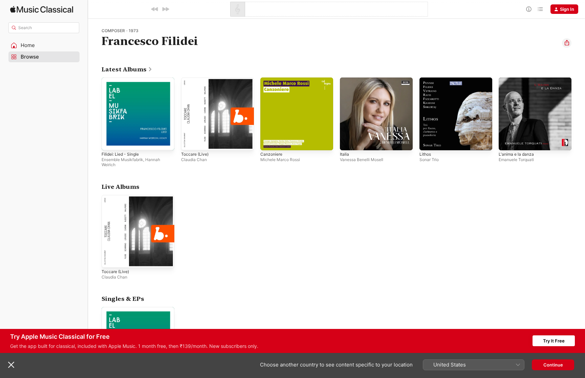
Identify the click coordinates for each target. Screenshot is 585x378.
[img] (41, 9)
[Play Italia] (348, 142)
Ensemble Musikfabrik (122, 159)
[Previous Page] (95, 114)
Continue (553, 365)
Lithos (425, 80)
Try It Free (554, 340)
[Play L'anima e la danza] (507, 142)
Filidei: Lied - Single (122, 80)
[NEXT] (165, 9)
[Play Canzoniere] (269, 142)
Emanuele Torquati (516, 159)
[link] (127, 69)
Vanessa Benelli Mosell (361, 159)
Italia (344, 80)
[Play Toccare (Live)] (190, 142)
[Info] (528, 9)
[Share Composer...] (566, 43)
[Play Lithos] (428, 142)
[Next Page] (578, 114)
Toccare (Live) (196, 80)
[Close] (11, 365)
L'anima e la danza (518, 80)
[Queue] (540, 9)
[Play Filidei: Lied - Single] (110, 142)
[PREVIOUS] (154, 9)
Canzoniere (272, 80)
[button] (44, 45)
